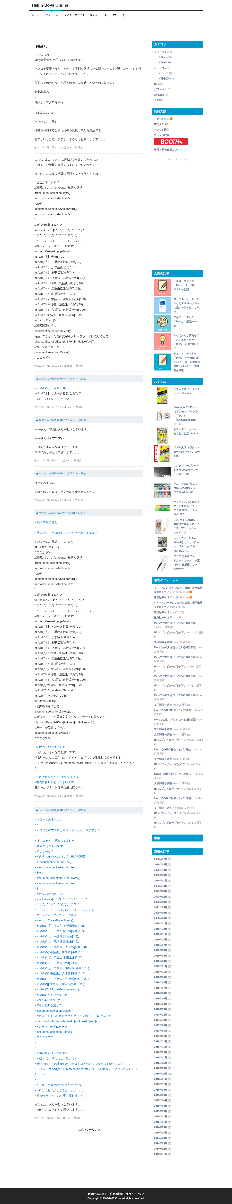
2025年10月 (160, 869)
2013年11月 (160, 1154)
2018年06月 (160, 993)
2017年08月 (160, 1025)
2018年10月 (160, 977)
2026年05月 (160, 864)
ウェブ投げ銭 (161, 134)
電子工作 (166, 78)
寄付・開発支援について (168, 149)
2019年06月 (160, 950)
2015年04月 (160, 1105)
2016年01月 (160, 1079)
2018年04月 (160, 1003)
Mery (164, 57)
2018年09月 (160, 982)
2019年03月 (160, 961)
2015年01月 (160, 1121)
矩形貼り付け (161, 597)
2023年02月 (160, 896)
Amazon (159, 94)
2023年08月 (160, 891)
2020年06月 (160, 918)
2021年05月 (160, 907)
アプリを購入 (161, 129)
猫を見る (159, 124)
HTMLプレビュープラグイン (170, 632)
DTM (157, 83)
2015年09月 (160, 1095)
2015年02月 (160, 1116)
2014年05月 (160, 1132)
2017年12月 (160, 1014)
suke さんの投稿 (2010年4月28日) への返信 (62, 810)
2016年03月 (160, 1068)
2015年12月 (160, 1084)
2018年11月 (160, 971)
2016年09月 (160, 1052)
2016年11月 (160, 1046)
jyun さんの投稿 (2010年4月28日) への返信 (61, 512)
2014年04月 (160, 1138)
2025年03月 (160, 875)
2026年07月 (160, 859)
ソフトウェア (161, 51)
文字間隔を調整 (163, 642)
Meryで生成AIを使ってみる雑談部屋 (175, 622)
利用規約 (117, 1193)
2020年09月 (160, 912)
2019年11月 (160, 934)
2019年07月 (160, 945)
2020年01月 (160, 923)
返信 (80, 147)
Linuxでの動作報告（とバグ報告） (174, 710)
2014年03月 (160, 1143)
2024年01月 (160, 880)
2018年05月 (160, 998)
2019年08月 (160, 939)
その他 (158, 99)
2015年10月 (160, 1089)
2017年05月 (160, 1036)
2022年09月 (160, 902)
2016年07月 (160, 1057)
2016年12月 (160, 1041)
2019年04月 (160, 955)
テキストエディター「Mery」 (81, 15)
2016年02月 (160, 1073)
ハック (164, 73)
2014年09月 (160, 1127)
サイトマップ (136, 1193)
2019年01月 (160, 966)
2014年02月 (160, 1148)
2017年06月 (160, 1030)
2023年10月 (160, 886)
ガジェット (160, 89)
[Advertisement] (116, 29)
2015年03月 (160, 1111)
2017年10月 (160, 1020)
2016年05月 (160, 1062)
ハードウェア (161, 67)
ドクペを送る (161, 118)
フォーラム (52, 15)
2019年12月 (160, 928)
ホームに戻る (98, 1193)
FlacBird (166, 62)
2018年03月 (160, 1009)
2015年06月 (160, 1100)
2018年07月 (160, 987)
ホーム (36, 15)
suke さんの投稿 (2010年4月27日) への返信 (62, 378)
